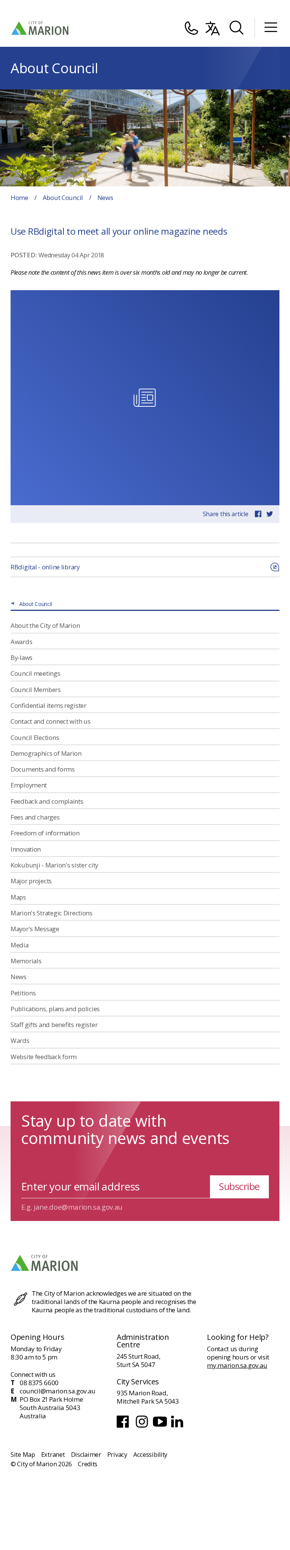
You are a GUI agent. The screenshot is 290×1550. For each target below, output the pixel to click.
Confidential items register (48, 705)
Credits (87, 1464)
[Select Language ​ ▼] (212, 28)
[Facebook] (124, 1426)
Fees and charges (35, 817)
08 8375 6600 (39, 1383)
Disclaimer (86, 1454)
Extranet (53, 1454)
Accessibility (150, 1454)
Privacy (117, 1454)
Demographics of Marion (46, 753)
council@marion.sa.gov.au (58, 1391)
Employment (29, 785)
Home (19, 197)
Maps (18, 897)
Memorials (26, 960)
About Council (63, 197)
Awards (21, 641)
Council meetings (35, 673)
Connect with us (33, 1374)
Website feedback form (44, 1056)
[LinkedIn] (178, 1426)
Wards (20, 1040)
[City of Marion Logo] (40, 28)
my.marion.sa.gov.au (237, 1365)
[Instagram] (142, 1426)
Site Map (23, 1454)
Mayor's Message (35, 928)
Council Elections (35, 737)
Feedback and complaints (47, 801)
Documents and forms (43, 769)
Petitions (23, 993)
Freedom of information (45, 833)
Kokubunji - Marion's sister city (54, 865)
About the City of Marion (45, 625)
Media (20, 945)
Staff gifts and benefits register (54, 1024)
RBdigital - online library (45, 567)
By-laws (21, 657)
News (18, 976)
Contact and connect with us (50, 721)
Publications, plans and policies (55, 1008)
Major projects (31, 880)
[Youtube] (160, 1426)
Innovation (26, 849)
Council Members (36, 689)
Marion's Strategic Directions (52, 913)
